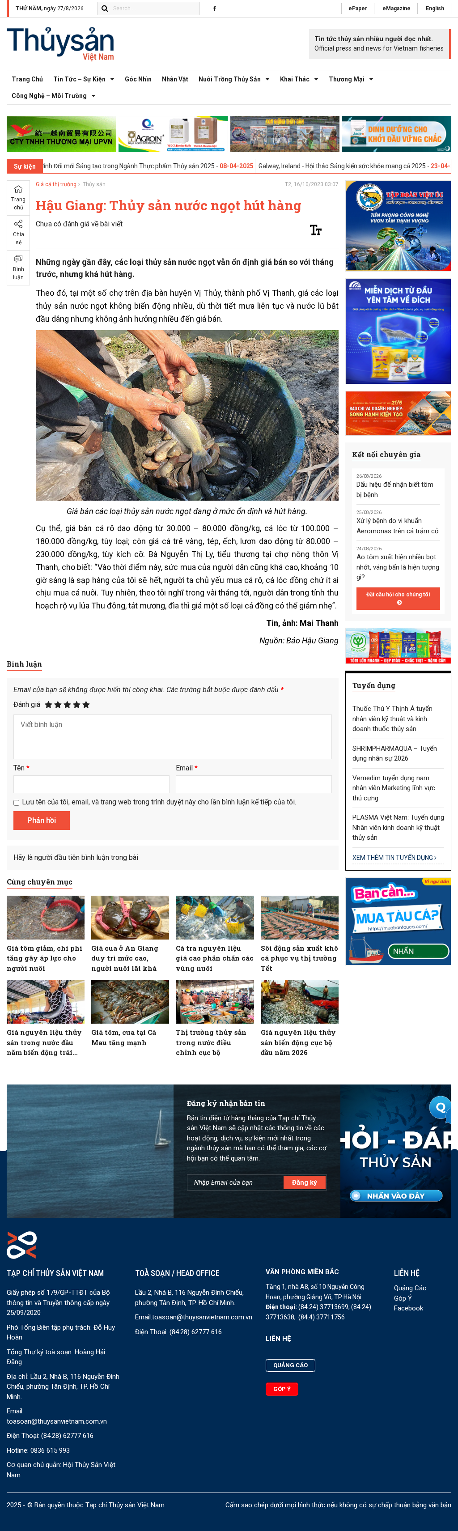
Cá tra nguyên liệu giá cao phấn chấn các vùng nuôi (215, 958)
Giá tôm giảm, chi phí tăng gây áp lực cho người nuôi (44, 958)
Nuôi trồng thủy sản (230, 79)
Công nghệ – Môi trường (49, 95)
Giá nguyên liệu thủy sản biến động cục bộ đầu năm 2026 (298, 1042)
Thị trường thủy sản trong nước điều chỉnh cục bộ (211, 1042)
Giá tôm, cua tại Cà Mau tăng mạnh (123, 1037)
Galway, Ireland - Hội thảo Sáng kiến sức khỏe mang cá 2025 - (289, 166)
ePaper (357, 8)
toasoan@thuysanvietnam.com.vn (57, 1421)
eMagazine (396, 8)
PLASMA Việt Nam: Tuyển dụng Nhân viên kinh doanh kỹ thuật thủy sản (398, 827)
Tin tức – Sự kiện (79, 79)
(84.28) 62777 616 (67, 1436)
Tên (21, 768)
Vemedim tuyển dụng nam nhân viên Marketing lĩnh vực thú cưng (393, 788)
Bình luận (18, 273)
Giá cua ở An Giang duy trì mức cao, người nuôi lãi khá (124, 958)
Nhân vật (175, 79)
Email (187, 768)
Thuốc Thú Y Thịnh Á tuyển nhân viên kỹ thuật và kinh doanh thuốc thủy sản (392, 719)
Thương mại (347, 79)
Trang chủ (27, 79)
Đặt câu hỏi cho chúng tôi (398, 594)
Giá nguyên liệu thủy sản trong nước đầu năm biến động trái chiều (44, 1043)
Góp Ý (403, 1298)
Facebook (408, 1308)
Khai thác (295, 79)
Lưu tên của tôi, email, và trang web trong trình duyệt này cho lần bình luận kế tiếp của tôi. (159, 802)
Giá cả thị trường (56, 184)
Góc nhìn (138, 79)
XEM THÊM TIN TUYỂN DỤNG (393, 857)
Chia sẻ (18, 238)
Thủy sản (94, 184)
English (435, 8)
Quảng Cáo (410, 1288)
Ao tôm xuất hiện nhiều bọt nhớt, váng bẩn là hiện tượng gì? (397, 567)
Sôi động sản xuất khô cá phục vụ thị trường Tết (299, 958)
